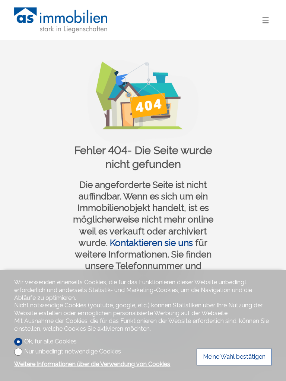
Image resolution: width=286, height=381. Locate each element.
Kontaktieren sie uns (151, 242)
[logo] (60, 20)
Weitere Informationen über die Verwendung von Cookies (92, 364)
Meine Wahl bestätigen (234, 356)
